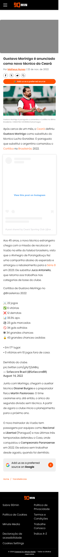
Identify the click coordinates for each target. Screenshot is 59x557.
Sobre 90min (11, 505)
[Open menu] (5, 5)
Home (6, 479)
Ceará (41, 129)
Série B (51, 265)
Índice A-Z (40, 534)
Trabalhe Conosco (40, 526)
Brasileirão (25, 148)
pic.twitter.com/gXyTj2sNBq (21, 367)
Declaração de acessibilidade (12, 536)
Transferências (20, 479)
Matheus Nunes (16, 69)
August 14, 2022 (13, 376)
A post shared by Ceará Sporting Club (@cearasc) (31, 229)
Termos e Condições (41, 516)
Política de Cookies (15, 514)
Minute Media (11, 524)
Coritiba (8, 148)
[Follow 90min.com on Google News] (50, 464)
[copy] (23, 75)
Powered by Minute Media (25, 551)
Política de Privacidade (42, 507)
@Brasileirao (11, 293)
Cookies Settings (13, 543)
